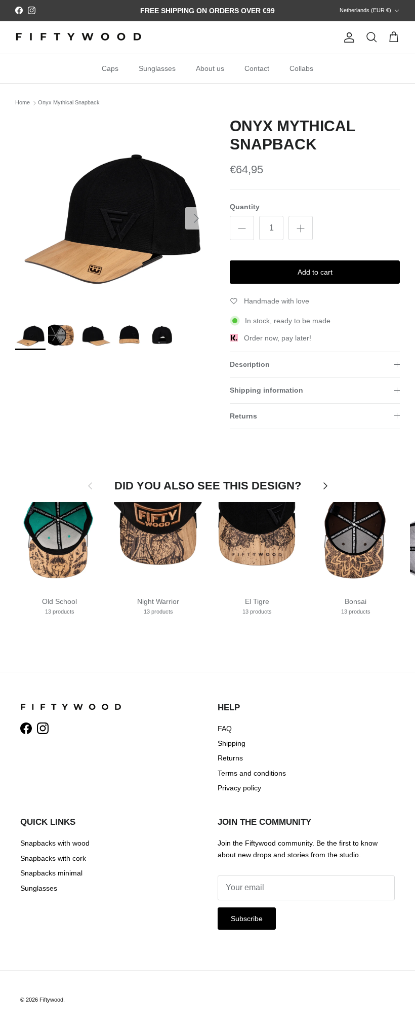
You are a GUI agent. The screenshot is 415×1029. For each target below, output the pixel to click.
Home (22, 103)
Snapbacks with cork (53, 858)
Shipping (231, 743)
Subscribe (247, 918)
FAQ (225, 729)
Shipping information (266, 390)
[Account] (347, 37)
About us (210, 68)
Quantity (245, 207)
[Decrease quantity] (242, 228)
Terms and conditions (252, 773)
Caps (110, 68)
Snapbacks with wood (55, 843)
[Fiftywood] (78, 37)
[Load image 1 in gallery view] (111, 213)
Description (250, 364)
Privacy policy (239, 788)
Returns (243, 416)
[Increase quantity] (300, 228)
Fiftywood (51, 1000)
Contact (256, 68)
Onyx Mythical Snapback (69, 103)
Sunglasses (157, 68)
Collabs (301, 68)
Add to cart (315, 272)
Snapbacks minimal (51, 873)
